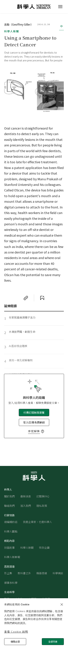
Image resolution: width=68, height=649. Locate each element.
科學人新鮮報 (12, 557)
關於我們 (9, 496)
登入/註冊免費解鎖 (34, 422)
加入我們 (25, 505)
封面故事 (9, 547)
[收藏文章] (42, 298)
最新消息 (25, 496)
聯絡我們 (9, 505)
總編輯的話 (10, 522)
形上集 (8, 573)
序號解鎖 (34, 431)
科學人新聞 (11, 31)
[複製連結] (25, 298)
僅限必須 (15, 641)
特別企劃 (44, 547)
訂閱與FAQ (42, 496)
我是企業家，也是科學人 (37, 522)
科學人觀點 (10, 531)
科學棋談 (58, 573)
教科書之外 (24, 573)
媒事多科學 (10, 582)
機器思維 (41, 573)
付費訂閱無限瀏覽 (33, 412)
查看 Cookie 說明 (16, 631)
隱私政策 (41, 505)
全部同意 (52, 641)
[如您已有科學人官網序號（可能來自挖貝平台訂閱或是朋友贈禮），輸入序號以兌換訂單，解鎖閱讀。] (43, 431)
